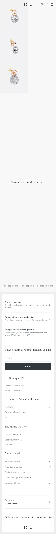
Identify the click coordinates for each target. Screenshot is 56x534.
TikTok (8, 517)
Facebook (28, 517)
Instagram (16, 517)
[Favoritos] (41, 5)
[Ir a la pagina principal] (28, 4)
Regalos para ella (10, 286)
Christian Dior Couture (15, 385)
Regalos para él (27, 286)
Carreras (8, 444)
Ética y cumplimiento (14, 440)
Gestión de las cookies (15, 472)
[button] (14, 15)
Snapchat (48, 517)
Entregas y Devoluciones (15, 412)
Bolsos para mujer (45, 286)
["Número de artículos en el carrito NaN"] (52, 5)
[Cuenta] (47, 5)
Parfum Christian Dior (14, 390)
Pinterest (38, 517)
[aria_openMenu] (4, 4)
